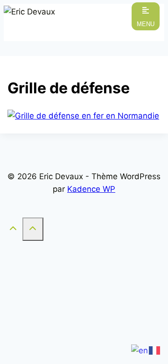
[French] (155, 350)
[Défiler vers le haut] (13, 229)
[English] (140, 350)
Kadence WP (91, 189)
